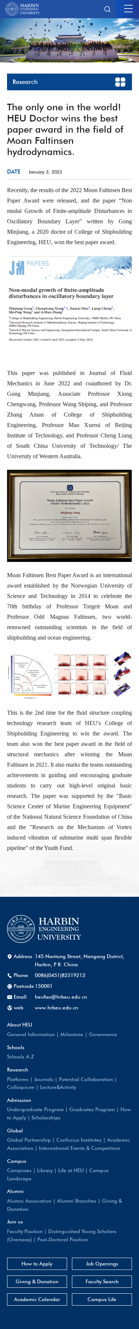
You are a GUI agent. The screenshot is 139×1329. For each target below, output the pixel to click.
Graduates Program (92, 1109)
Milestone (71, 1034)
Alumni (15, 1191)
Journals (43, 1079)
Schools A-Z (20, 1057)
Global (15, 1131)
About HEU (19, 1025)
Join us (15, 1222)
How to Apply (36, 1264)
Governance (103, 1034)
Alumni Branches (76, 1201)
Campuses (19, 1170)
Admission (19, 1100)
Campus (16, 1161)
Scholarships (46, 1118)
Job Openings (102, 1264)
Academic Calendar (37, 1299)
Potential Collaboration (86, 1079)
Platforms (18, 1079)
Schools (15, 1047)
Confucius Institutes (79, 1140)
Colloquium (20, 1087)
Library (45, 1170)
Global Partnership (29, 1140)
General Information (31, 1034)
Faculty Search (102, 1281)
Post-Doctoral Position (62, 1239)
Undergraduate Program (35, 1109)
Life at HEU (71, 1170)
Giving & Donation (37, 1281)
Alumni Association (29, 1201)
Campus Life (101, 1299)
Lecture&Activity (58, 1087)
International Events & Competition (79, 1148)
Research (17, 1070)
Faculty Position (25, 1231)
